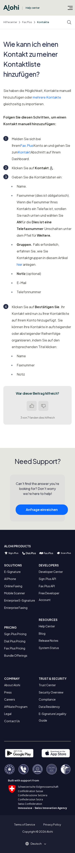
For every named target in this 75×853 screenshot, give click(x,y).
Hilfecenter (10, 22)
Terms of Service (24, 824)
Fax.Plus (27, 22)
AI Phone (10, 579)
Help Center (47, 626)
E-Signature (12, 572)
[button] (37, 843)
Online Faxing (13, 586)
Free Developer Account (49, 596)
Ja (32, 406)
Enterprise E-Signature (19, 600)
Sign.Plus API (47, 579)
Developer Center (51, 572)
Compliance (47, 699)
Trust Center (47, 685)
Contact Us (12, 721)
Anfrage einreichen (42, 509)
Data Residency (49, 706)
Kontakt (24, 152)
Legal (7, 714)
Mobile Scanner (14, 593)
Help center (33, 7)
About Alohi (12, 685)
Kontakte (43, 22)
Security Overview (51, 692)
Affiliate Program (16, 706)
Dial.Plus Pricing (14, 641)
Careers (9, 699)
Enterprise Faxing (16, 607)
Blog (42, 633)
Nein (43, 406)
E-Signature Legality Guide (52, 717)
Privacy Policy (52, 824)
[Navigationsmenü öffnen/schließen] (70, 7)
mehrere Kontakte (47, 97)
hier (19, 264)
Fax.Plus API (47, 586)
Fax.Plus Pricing (14, 648)
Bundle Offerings (15, 655)
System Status (49, 648)
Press (8, 692)
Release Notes (48, 640)
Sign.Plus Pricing (15, 634)
